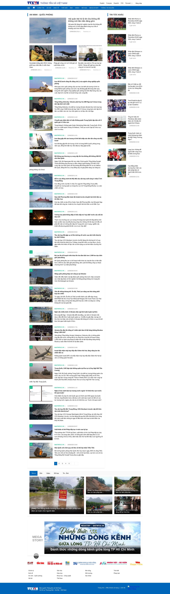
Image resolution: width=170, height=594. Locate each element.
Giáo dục (59, 573)
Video (77, 8)
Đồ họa (84, 8)
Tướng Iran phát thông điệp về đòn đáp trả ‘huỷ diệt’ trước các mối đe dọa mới (79, 216)
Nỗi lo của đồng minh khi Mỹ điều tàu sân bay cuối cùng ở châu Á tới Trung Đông (78, 180)
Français (109, 3)
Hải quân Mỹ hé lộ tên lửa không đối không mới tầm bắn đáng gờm (84, 20)
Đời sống (88, 570)
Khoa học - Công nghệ (64, 575)
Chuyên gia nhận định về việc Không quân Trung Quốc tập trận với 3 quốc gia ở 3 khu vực (78, 121)
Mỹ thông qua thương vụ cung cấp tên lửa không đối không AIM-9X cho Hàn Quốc (78, 157)
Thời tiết (116, 570)
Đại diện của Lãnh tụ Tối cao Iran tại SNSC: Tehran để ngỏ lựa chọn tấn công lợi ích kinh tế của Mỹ (89, 65)
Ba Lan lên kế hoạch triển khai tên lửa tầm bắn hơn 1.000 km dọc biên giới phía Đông (78, 256)
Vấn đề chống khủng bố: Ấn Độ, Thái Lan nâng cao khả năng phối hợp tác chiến (77, 292)
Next (36, 557)
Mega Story (93, 8)
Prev (36, 554)
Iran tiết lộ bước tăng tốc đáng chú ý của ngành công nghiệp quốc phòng (77, 82)
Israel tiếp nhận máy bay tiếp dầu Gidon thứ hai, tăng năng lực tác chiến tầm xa (77, 351)
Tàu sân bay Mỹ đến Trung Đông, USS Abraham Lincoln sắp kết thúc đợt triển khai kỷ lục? (78, 410)
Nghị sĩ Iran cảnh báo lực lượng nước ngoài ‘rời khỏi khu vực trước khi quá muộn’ (78, 392)
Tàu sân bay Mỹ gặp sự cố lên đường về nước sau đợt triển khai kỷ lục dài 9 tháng (78, 236)
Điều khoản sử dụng (112, 587)
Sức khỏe (88, 575)
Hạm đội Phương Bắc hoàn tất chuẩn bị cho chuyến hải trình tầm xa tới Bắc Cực (78, 198)
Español (116, 3)
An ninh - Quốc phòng (35, 575)
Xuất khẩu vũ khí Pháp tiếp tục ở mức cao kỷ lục (71, 429)
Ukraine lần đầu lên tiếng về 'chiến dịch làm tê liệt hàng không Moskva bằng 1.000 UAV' (79, 331)
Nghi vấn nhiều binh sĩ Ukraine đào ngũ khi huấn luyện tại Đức (76, 312)
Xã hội (49, 8)
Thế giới (64, 8)
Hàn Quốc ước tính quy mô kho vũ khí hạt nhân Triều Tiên (74, 448)
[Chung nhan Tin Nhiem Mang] (134, 588)
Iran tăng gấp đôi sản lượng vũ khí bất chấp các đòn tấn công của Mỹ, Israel (78, 139)
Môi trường (88, 573)
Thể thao (59, 578)
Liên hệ (123, 587)
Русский (128, 3)
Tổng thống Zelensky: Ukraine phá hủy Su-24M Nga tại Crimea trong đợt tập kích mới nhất (78, 103)
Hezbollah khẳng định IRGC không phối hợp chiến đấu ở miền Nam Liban (40, 65)
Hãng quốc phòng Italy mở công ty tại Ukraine (70, 274)
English (102, 3)
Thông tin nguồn (107, 8)
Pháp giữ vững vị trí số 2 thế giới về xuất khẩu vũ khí (65, 64)
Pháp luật (117, 573)
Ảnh (71, 8)
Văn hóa (59, 570)
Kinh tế (56, 8)
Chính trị (40, 8)
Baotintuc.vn (87, 31)
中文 (122, 3)
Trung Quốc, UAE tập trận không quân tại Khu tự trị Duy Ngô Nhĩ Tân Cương (78, 369)
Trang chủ (34, 7)
